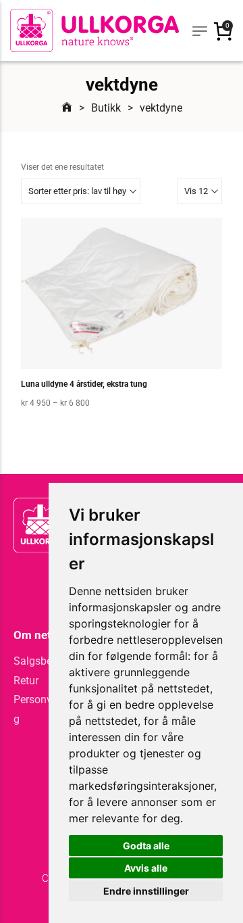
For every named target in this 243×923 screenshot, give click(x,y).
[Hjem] (66, 107)
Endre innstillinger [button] (146, 891)
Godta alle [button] (146, 845)
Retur (26, 680)
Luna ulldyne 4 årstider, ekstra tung (84, 384)
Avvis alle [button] (145, 868)
